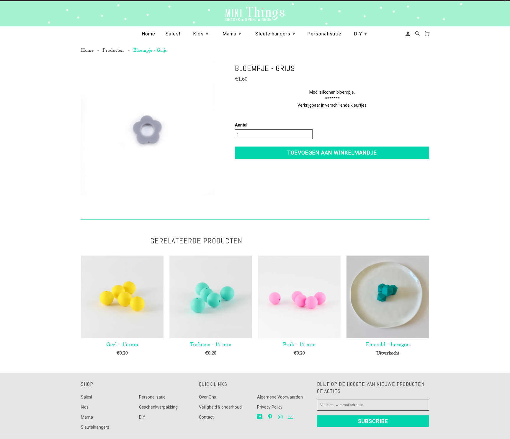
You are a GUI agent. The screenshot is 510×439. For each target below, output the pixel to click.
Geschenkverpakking (158, 407)
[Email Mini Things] (291, 417)
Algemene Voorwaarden (280, 397)
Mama (87, 417)
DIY (142, 417)
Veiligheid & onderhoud (220, 407)
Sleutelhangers (95, 427)
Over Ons (207, 397)
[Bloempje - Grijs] (147, 128)
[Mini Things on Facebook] (260, 417)
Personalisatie (152, 397)
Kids (85, 407)
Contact (206, 417)
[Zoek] (417, 34)
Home (148, 34)
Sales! (86, 397)
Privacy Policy (269, 407)
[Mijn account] (408, 34)
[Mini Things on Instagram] (280, 417)
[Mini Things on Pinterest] (270, 417)
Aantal (241, 125)
